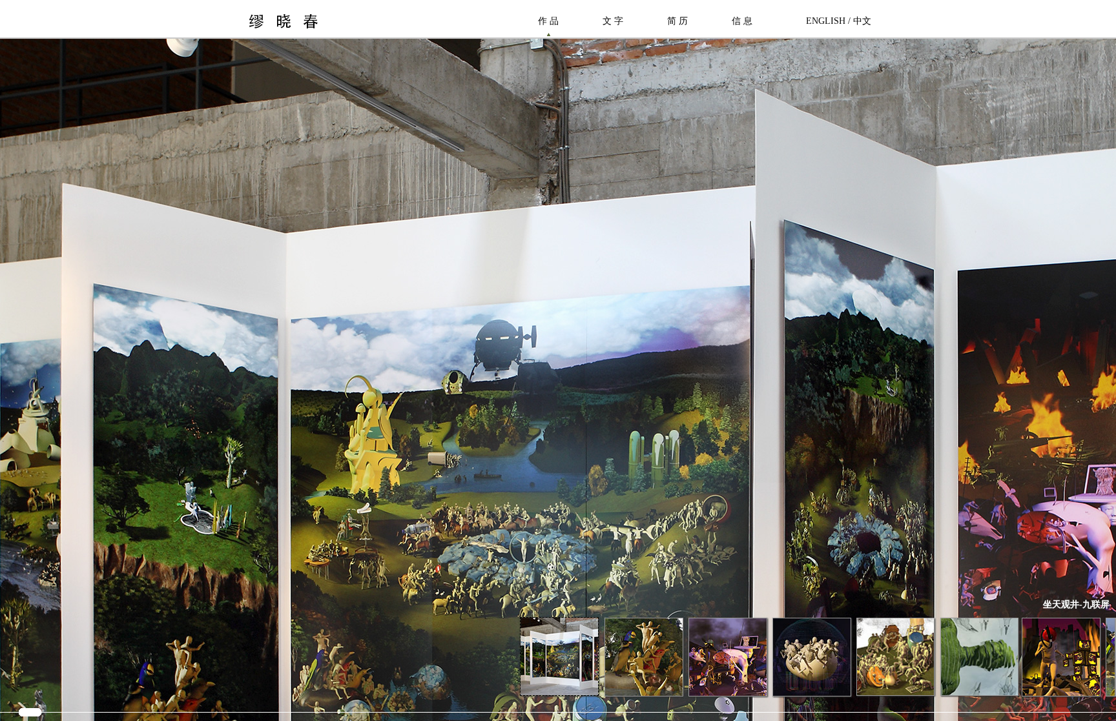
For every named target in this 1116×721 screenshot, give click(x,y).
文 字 (613, 21)
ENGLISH (825, 21)
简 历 (677, 21)
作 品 (548, 21)
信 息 (742, 21)
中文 (862, 21)
